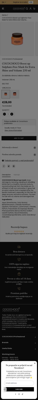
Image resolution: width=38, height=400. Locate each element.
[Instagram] (19, 394)
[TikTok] (22, 394)
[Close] (35, 363)
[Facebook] (15, 394)
